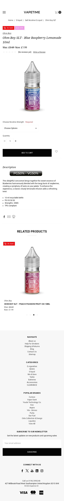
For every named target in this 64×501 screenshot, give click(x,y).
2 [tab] (30, 314)
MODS (32, 369)
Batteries (32, 380)
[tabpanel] (32, 277)
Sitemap (32, 354)
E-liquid (32, 372)
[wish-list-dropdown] (56, 151)
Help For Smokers (32, 344)
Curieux (32, 397)
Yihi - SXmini (32, 410)
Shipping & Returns (32, 346)
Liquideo (32, 421)
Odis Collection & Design (32, 418)
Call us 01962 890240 (31, 481)
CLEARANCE (32, 385)
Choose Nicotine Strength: (18, 122)
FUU (32, 405)
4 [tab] (37, 314)
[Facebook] (4, 216)
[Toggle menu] (4, 12)
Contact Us (32, 352)
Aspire (32, 408)
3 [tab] (33, 314)
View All (32, 424)
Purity (32, 413)
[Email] (8, 216)
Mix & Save (32, 374)
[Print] (13, 216)
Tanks (32, 377)
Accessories (32, 382)
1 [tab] (27, 314)
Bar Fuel (32, 416)
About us (32, 341)
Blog (32, 349)
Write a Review (39, 52)
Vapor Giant (32, 400)
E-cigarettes (32, 366)
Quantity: (6, 136)
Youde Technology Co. (32, 402)
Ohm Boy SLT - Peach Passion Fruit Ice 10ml (27, 304)
